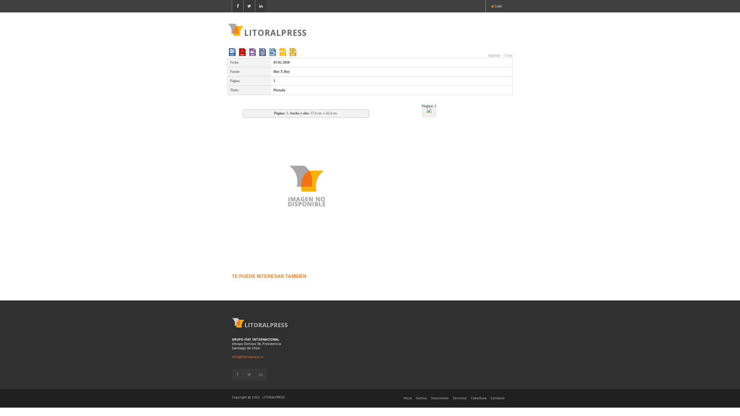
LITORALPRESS (275, 32)
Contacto (498, 398)
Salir (498, 6)
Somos (421, 398)
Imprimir (493, 55)
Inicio (408, 398)
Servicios (460, 398)
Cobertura (478, 398)
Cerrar (508, 55)
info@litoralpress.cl (248, 356)
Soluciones (440, 398)
